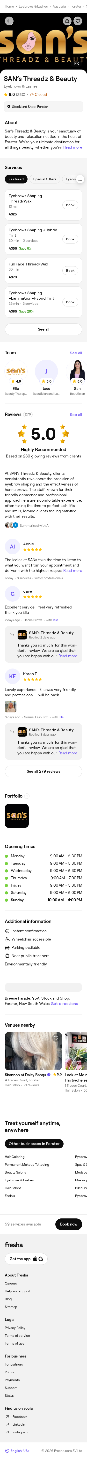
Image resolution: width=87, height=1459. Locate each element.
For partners (14, 1364)
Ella (61, 717)
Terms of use (14, 1343)
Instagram (20, 1432)
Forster (76, 6)
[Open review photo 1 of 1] (10, 706)
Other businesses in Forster (34, 1144)
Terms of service (17, 1335)
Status (9, 1396)
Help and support (17, 1291)
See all (76, 353)
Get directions (64, 1004)
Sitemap (11, 1307)
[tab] (16, 179)
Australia (59, 6)
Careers (11, 1283)
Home (9, 6)
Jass (55, 620)
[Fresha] (43, 1244)
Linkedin (19, 1424)
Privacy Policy (15, 1328)
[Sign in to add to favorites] (77, 21)
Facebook (20, 1416)
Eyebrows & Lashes (33, 6)
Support (11, 1388)
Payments (12, 1380)
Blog (8, 1299)
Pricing (10, 1372)
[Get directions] (43, 987)
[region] (43, 44)
